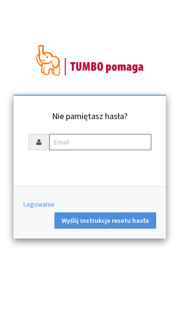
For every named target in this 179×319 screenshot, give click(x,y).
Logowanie (38, 204)
